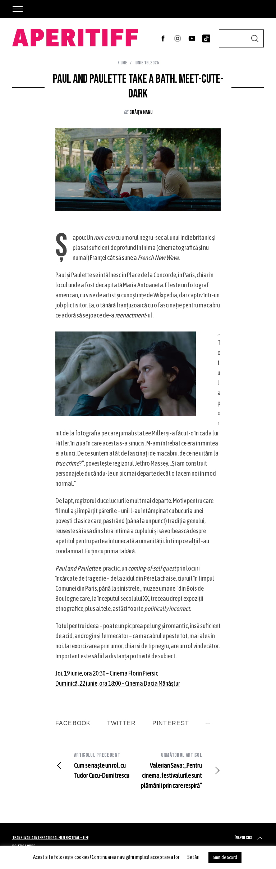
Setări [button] (193, 857)
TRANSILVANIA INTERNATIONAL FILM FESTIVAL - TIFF (50, 838)
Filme (122, 63)
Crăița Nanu (141, 112)
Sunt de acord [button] (225, 857)
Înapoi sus (243, 838)
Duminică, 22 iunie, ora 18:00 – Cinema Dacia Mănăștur (117, 683)
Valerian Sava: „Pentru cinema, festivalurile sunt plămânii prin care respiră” (171, 770)
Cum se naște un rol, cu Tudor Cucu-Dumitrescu (101, 765)
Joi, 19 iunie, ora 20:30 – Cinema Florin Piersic (106, 673)
